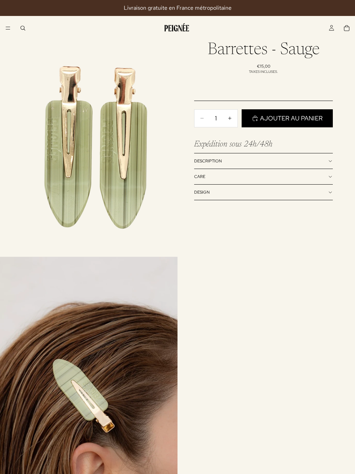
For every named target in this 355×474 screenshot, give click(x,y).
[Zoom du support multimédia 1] (89, 146)
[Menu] (8, 28)
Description (208, 161)
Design (202, 192)
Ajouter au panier (291, 118)
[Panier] (346, 28)
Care (199, 176)
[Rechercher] (23, 28)
